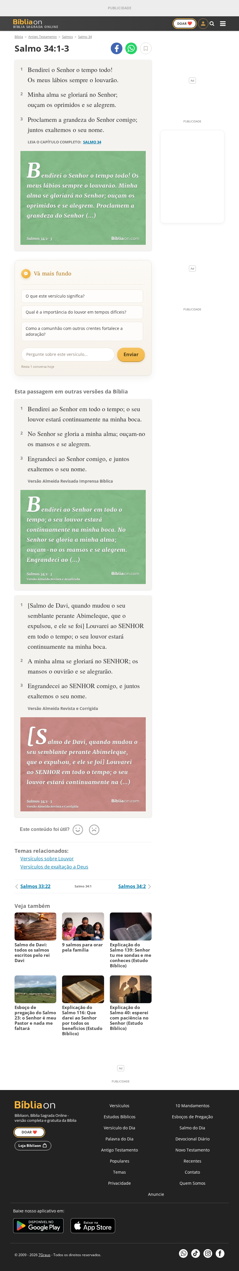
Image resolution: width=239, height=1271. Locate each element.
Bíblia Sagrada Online (35, 26)
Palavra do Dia (119, 1139)
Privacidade (119, 1183)
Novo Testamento (192, 1150)
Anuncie (156, 1194)
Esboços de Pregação (192, 1116)
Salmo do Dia (192, 1128)
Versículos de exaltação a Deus (54, 867)
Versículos (119, 1105)
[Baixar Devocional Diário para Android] (38, 1226)
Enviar (131, 354)
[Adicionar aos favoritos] (146, 48)
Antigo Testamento (119, 1150)
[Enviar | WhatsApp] (131, 48)
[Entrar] (203, 23)
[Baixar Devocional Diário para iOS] (93, 1226)
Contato (192, 1172)
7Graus (44, 1254)
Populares (119, 1161)
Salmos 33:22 (35, 886)
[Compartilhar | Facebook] (116, 48)
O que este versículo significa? (55, 296)
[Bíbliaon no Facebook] (220, 1253)
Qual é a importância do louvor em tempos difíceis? (76, 312)
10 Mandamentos (192, 1105)
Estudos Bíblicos (120, 1116)
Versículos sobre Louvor (47, 858)
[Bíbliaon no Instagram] (207, 1253)
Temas (119, 1172)
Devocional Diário (192, 1139)
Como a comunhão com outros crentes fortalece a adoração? (74, 331)
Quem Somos (192, 1183)
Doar (184, 23)
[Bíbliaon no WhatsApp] (183, 1253)
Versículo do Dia (119, 1128)
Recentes (192, 1161)
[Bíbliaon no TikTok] (195, 1253)
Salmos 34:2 (132, 886)
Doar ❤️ (29, 1132)
